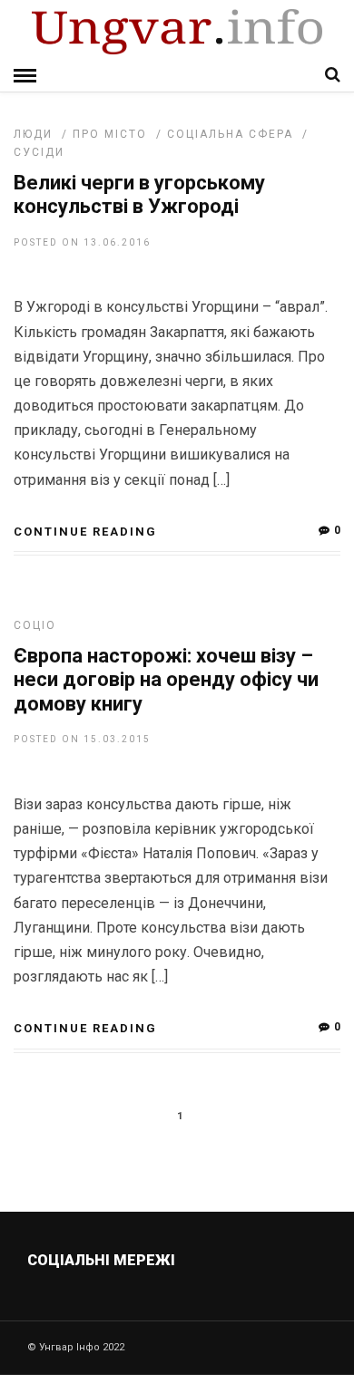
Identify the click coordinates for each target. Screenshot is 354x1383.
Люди (33, 134)
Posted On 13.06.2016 (82, 242)
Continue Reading (85, 531)
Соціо (35, 625)
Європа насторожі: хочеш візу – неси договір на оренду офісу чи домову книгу (166, 679)
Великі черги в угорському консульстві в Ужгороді (139, 194)
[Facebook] (139, 1303)
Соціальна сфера (230, 134)
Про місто (110, 134)
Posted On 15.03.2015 (82, 739)
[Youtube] (178, 1303)
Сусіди (39, 152)
